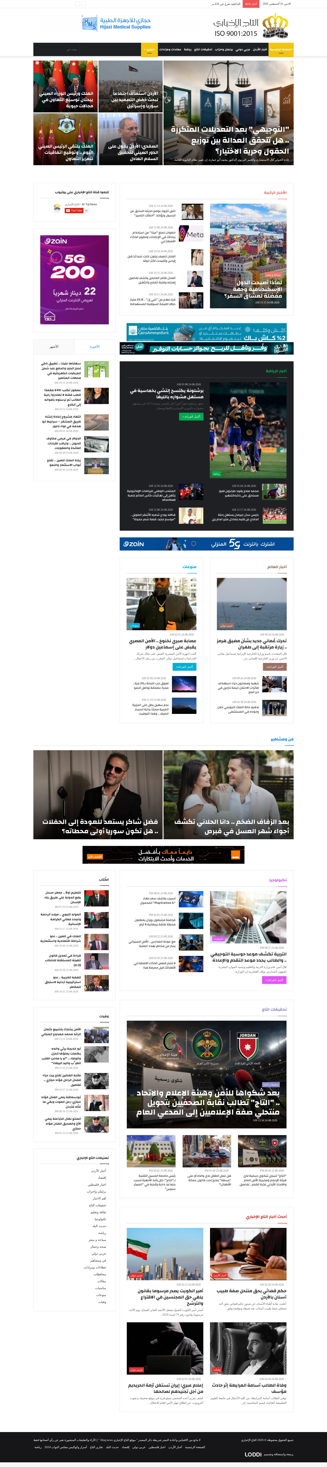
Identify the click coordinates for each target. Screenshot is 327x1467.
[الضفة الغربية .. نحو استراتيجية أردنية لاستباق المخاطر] (96, 983)
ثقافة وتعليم (98, 1212)
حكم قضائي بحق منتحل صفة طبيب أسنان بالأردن (252, 1294)
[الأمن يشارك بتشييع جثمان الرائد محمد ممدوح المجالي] (96, 1035)
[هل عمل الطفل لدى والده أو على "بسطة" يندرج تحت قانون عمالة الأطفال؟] (207, 1151)
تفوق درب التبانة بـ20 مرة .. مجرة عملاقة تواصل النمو (151, 686)
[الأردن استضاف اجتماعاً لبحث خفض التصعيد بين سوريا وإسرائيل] (131, 86)
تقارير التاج (96, 1447)
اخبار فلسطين (97, 1184)
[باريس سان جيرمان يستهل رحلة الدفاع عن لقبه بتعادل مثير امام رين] (275, 516)
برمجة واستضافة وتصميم (278, 1454)
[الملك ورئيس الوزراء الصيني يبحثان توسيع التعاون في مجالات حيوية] (65, 86)
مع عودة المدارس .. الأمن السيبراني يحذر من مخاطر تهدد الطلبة (152, 944)
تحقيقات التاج (203, 49)
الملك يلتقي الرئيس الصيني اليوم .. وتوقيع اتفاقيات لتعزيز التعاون (65, 152)
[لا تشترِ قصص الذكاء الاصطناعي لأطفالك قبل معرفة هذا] (191, 964)
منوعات (101, 1295)
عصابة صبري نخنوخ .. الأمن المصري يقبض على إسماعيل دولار (162, 644)
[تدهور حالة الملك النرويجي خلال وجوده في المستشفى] (274, 708)
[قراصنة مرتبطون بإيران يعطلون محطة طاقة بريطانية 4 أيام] (191, 921)
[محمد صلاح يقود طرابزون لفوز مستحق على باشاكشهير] (274, 492)
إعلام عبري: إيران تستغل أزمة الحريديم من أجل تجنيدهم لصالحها (165, 1388)
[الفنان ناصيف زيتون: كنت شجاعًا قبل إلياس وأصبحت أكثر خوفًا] (197, 257)
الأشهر (54, 346)
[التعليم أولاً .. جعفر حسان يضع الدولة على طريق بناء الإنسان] (96, 898)
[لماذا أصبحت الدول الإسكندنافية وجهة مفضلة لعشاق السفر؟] (248, 256)
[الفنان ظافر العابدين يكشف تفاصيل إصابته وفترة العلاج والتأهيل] (195, 279)
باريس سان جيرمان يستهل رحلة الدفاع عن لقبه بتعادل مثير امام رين (235, 517)
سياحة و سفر (97, 1239)
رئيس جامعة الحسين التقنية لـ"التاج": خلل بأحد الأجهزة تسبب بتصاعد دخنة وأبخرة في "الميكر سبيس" (155, 1182)
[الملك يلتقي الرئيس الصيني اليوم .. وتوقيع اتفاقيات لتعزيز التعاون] (65, 139)
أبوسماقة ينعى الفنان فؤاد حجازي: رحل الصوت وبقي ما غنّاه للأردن (61, 1102)
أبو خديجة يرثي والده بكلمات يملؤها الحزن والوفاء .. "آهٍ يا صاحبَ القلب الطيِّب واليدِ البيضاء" (61, 1056)
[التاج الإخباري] (252, 25)
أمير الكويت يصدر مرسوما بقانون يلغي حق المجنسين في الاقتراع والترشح (170, 1297)
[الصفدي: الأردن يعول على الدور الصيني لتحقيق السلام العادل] (131, 139)
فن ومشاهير (98, 1260)
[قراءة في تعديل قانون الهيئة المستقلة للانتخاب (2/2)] (96, 961)
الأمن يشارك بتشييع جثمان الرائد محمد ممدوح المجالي (61, 1031)
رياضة (188, 49)
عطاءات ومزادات (170, 49)
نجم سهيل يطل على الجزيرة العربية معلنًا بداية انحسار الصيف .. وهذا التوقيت (150, 709)
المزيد (151, 49)
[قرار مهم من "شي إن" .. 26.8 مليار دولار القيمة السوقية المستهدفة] (191, 300)
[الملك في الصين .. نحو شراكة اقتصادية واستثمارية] (96, 942)
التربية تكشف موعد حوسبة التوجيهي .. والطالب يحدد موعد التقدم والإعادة (248, 957)
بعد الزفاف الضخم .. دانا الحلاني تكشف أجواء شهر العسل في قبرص (231, 826)
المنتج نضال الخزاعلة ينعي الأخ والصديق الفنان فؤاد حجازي (63, 1123)
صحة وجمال (98, 1246)
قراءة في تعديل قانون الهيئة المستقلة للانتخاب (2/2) (63, 960)
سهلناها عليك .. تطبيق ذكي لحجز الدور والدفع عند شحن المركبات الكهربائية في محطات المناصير (61, 371)
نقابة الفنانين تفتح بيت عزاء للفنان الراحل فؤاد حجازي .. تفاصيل (61, 1080)
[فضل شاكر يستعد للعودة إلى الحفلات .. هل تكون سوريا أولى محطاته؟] (98, 794)
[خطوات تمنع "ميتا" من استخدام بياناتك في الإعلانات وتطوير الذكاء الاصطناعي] (191, 233)
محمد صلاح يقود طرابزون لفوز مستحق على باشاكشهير (239, 493)
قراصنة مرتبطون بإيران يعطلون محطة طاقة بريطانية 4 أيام (155, 922)
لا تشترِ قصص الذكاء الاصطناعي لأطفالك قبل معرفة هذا (155, 965)
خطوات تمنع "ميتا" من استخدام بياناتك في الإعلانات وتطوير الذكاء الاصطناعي (153, 237)
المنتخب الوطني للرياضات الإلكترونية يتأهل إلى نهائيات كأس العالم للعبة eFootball (151, 495)
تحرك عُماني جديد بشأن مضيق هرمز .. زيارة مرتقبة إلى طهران (252, 644)
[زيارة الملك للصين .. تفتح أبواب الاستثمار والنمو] (96, 466)
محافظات (100, 1274)
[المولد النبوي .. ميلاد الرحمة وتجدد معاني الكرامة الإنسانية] (96, 920)
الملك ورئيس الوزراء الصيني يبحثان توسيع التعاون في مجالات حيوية (66, 99)
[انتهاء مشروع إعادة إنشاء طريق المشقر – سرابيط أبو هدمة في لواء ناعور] (96, 422)
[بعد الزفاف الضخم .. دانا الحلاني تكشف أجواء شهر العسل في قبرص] (229, 794)
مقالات (101, 1281)
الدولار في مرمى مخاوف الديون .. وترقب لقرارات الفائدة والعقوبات (63, 443)
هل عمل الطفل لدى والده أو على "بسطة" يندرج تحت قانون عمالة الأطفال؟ (209, 1180)
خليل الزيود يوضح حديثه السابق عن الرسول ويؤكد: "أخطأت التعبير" (153, 213)
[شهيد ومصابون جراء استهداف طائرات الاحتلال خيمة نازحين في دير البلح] (274, 684)
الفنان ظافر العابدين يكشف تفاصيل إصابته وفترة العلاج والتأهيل (152, 280)
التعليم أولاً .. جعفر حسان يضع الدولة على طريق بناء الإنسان (62, 897)
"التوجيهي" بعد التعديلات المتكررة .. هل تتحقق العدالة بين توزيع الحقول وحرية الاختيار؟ (230, 140)
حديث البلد (99, 1226)
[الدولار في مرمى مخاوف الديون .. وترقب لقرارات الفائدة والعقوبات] (96, 444)
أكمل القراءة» (274, 666)
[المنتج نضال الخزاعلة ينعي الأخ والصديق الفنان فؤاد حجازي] (96, 1124)
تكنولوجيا (100, 1219)
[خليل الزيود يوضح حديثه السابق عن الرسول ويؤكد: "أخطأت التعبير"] (192, 212)
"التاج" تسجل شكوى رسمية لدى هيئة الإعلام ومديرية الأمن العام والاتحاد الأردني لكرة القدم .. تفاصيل (263, 1180)
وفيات (102, 1302)
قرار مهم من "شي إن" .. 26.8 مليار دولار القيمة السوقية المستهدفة (153, 302)
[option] (163, 113)
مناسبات (100, 1288)
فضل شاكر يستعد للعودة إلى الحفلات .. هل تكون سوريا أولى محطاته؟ (100, 826)
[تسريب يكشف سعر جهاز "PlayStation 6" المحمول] (191, 899)
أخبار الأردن (260, 49)
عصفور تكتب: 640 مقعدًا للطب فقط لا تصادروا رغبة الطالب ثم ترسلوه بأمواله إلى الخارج (62, 397)
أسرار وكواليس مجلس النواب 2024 (65, 1447)
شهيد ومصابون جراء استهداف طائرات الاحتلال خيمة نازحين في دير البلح (238, 688)
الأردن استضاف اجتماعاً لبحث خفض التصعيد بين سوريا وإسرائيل (134, 99)
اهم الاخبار (99, 1198)
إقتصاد (102, 1177)
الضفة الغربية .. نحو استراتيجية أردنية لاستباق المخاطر (63, 982)
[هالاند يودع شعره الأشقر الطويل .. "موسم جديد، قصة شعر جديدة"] (191, 516)
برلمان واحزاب (224, 49)
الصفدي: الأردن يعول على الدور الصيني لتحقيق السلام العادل (133, 152)
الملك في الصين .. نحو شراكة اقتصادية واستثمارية (60, 938)
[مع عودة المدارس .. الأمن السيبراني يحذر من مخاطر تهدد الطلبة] (191, 942)
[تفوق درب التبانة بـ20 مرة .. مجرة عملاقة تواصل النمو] (184, 684)
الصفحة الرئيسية (281, 49)
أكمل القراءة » (191, 416)
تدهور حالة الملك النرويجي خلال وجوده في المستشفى (238, 709)
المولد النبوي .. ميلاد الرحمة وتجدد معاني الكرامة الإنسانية (60, 919)
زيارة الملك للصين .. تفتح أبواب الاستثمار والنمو (64, 462)
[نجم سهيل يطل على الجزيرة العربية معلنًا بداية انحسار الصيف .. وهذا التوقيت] (184, 706)
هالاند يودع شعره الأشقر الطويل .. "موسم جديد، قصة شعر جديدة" (153, 517)
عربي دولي (243, 49)
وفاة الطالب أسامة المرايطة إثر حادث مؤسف (249, 1388)
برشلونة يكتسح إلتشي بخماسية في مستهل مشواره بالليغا (167, 393)
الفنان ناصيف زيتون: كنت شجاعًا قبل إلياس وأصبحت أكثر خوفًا (151, 259)
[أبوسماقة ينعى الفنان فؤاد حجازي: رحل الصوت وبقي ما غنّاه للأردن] (96, 1103)
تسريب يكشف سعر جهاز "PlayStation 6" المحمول (158, 901)
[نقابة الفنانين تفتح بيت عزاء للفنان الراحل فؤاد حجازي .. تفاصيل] (96, 1081)
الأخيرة (95, 346)
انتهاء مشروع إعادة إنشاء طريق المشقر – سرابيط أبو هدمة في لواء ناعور (61, 421)
